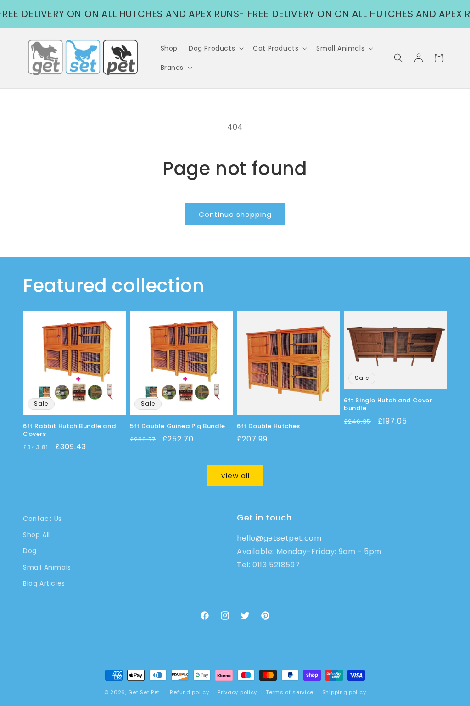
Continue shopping (235, 214)
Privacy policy (237, 692)
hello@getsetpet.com (279, 538)
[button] (215, 48)
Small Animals (47, 567)
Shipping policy (344, 692)
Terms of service (289, 692)
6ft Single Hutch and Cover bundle (388, 404)
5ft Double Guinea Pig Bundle (177, 426)
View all (235, 475)
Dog (30, 550)
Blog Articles (44, 583)
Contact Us (42, 518)
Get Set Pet (144, 692)
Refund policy (189, 692)
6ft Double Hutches (268, 426)
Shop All (36, 534)
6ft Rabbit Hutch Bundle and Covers (69, 430)
